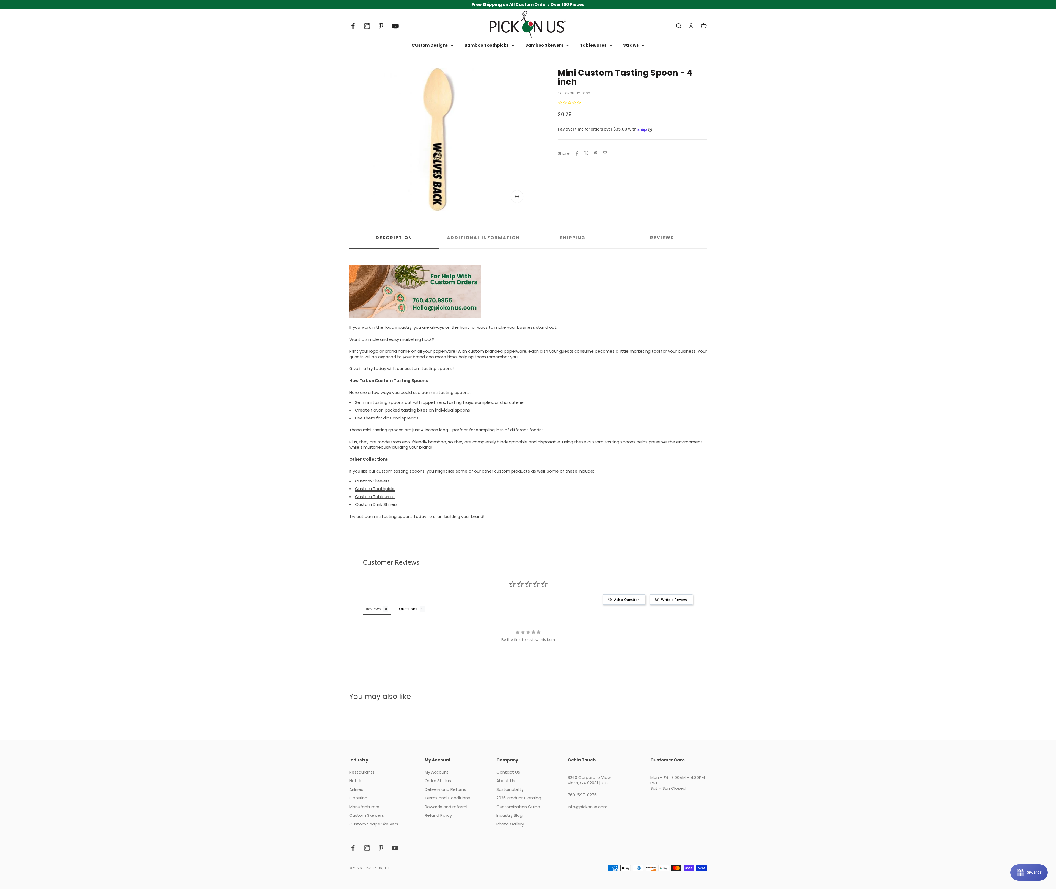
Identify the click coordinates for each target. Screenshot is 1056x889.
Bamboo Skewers (544, 45)
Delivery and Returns (445, 789)
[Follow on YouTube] (395, 26)
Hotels (355, 780)
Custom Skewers (366, 815)
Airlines (356, 789)
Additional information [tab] (483, 237)
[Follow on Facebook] (353, 26)
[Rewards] (1029, 872)
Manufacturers (364, 807)
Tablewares (593, 45)
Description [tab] (394, 237)
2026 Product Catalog (518, 798)
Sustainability (510, 789)
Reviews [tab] (662, 237)
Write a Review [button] (674, 599)
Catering (358, 798)
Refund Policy (438, 815)
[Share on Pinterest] (595, 153)
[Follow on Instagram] (367, 26)
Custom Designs (430, 45)
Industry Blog (509, 815)
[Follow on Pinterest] (381, 26)
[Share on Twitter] (586, 153)
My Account (437, 772)
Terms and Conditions (447, 798)
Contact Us (508, 772)
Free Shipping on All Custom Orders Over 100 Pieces (528, 4)
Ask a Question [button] (627, 599)
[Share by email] (605, 153)
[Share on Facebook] (577, 153)
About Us (505, 780)
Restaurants (362, 772)
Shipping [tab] (572, 237)
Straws (631, 45)
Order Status (438, 780)
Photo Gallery (510, 824)
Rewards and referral (446, 807)
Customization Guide (518, 807)
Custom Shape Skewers (373, 824)
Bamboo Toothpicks (486, 45)
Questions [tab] (408, 608)
